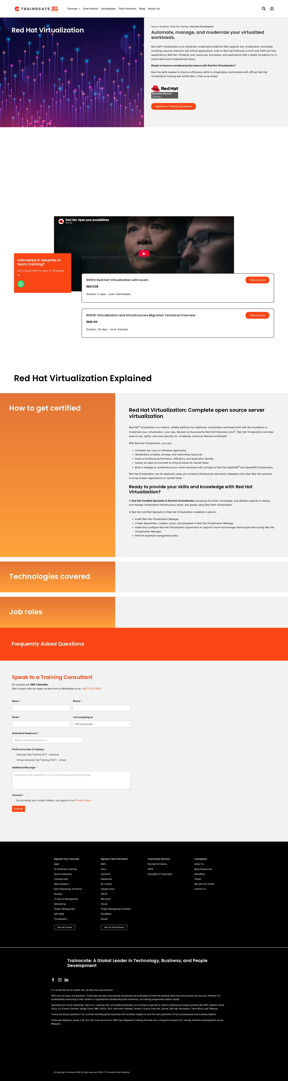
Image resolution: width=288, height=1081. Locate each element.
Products (164, 26)
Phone (77, 701)
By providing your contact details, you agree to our (53, 800)
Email (16, 717)
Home (154, 26)
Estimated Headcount (25, 733)
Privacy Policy (83, 800)
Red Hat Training (179, 26)
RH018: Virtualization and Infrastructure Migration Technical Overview (140, 315)
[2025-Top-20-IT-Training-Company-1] (58, 1031)
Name (16, 701)
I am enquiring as (83, 717)
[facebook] (53, 980)
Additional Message (24, 767)
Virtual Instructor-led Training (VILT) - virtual (41, 759)
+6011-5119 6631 (91, 688)
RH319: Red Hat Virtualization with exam (117, 280)
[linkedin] (66, 980)
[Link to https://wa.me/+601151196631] (20, 283)
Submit (18, 808)
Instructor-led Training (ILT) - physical (37, 754)
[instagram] (60, 980)
